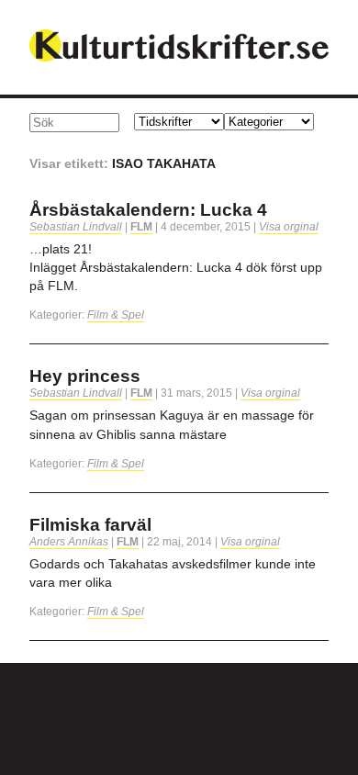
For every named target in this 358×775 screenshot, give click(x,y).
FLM (141, 226)
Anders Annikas (68, 541)
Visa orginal (289, 226)
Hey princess (84, 376)
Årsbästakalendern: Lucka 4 (148, 209)
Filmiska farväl (90, 524)
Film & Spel (115, 315)
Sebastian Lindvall (75, 226)
